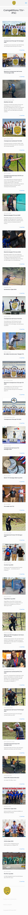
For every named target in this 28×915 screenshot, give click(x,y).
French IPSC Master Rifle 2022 (11, 777)
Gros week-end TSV (9, 506)
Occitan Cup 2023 (8, 565)
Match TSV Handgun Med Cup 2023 (13, 478)
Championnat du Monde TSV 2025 (13, 141)
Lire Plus (22, 50)
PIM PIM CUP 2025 (8, 102)
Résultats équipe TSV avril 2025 (12, 215)
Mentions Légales (7, 904)
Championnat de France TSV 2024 (13, 318)
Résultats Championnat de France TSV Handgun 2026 (13, 72)
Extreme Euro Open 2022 (10, 808)
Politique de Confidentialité (9, 899)
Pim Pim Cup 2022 (8, 873)
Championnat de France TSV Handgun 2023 (11, 448)
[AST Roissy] (14, 3)
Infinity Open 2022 (8, 841)
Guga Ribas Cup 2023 (9, 598)
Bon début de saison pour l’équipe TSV (14, 354)
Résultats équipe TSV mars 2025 (12, 252)
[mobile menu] (26, 3)
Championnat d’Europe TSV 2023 (12, 419)
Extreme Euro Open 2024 (10, 289)
